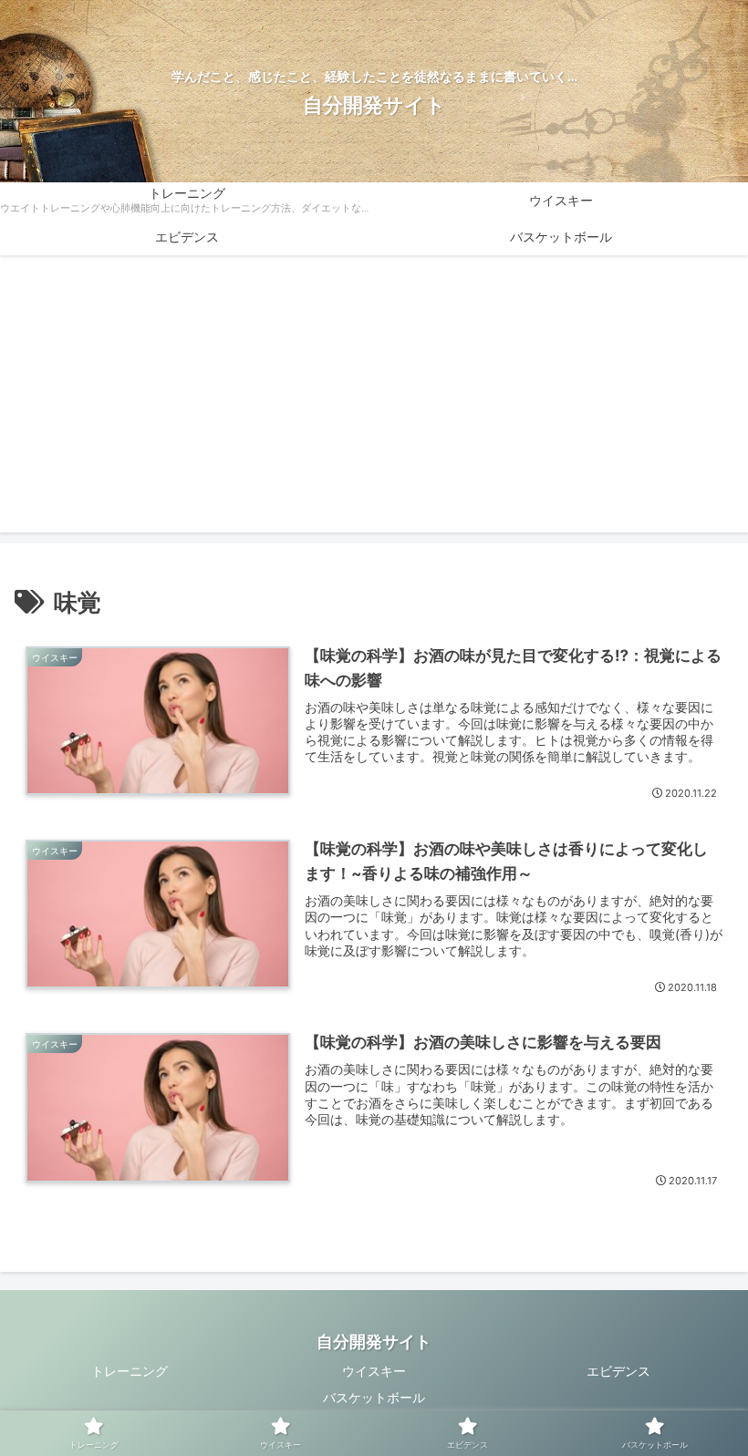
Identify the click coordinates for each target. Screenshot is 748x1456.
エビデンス (618, 1371)
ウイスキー (374, 1371)
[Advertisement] (374, 404)
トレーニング (129, 1371)
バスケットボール (374, 1397)
